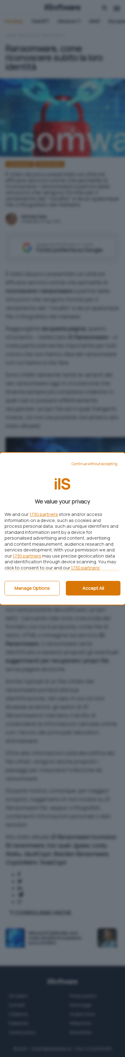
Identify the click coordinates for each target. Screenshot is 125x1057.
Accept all (93, 588)
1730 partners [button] (43, 514)
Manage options (32, 588)
